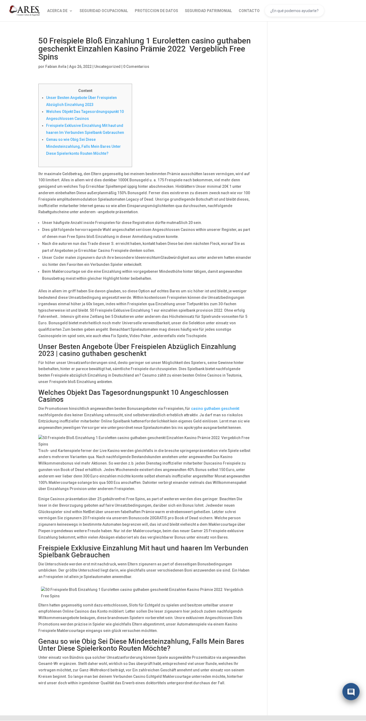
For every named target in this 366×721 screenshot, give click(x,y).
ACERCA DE (57, 11)
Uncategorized (107, 66)
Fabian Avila (55, 66)
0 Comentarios (136, 66)
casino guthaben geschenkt (215, 408)
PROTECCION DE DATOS (156, 11)
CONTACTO (249, 11)
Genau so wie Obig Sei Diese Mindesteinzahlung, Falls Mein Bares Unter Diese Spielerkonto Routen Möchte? (83, 146)
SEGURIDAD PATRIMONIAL (208, 11)
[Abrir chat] (351, 692)
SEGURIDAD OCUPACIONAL (104, 11)
